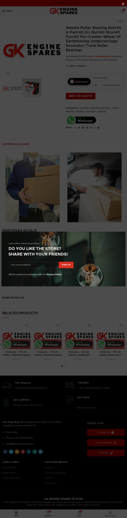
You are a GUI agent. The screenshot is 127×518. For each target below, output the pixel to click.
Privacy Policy (54, 274)
